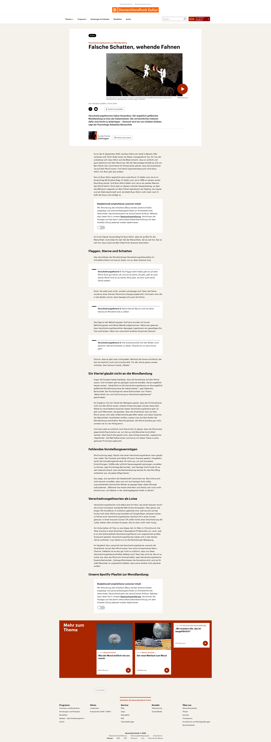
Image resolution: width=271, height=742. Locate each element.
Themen (68, 19)
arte (142, 738)
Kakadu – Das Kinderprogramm (71, 718)
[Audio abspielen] (182, 89)
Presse (185, 711)
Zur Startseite (100, 690)
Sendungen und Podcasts (69, 711)
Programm (82, 19)
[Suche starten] (185, 19)
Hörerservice (157, 708)
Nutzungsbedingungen (140, 736)
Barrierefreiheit (189, 725)
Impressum (157, 736)
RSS (122, 718)
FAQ (122, 708)
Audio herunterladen (115, 109)
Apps (123, 711)
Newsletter (125, 715)
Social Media (157, 711)
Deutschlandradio (190, 708)
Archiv (128, 19)
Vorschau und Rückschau (69, 708)
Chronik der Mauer (155, 738)
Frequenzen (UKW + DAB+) (100, 711)
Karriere (186, 715)
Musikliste (118, 19)
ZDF (125, 738)
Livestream (94, 708)
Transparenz (187, 718)
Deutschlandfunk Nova (143, 4)
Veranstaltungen (127, 722)
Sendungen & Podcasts (100, 19)
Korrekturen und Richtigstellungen (196, 722)
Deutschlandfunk (126, 4)
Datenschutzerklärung (130, 216)
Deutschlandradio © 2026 (135, 733)
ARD (118, 738)
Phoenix (134, 738)
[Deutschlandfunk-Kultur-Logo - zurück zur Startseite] (135, 9)
